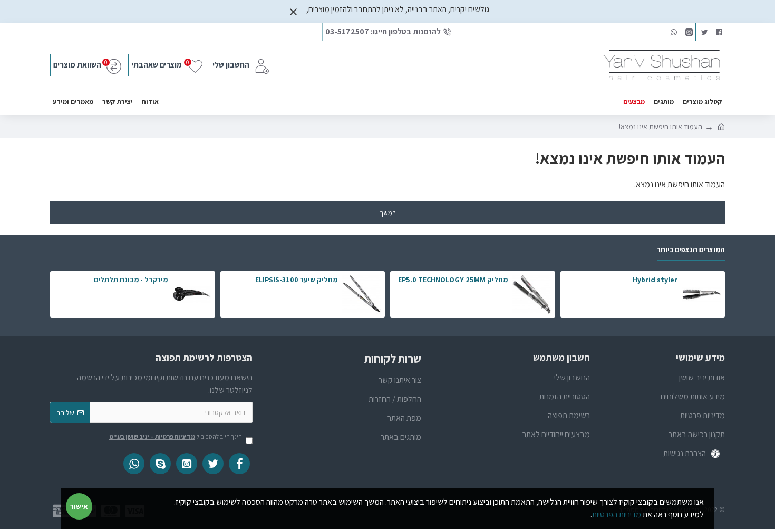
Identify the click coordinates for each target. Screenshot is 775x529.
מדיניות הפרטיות (616, 514)
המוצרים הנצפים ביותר (691, 249)
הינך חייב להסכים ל (175, 436)
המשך (388, 212)
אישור (79, 506)
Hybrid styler (655, 279)
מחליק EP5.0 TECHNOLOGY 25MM (453, 279)
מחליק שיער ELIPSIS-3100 (296, 279)
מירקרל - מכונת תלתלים (131, 279)
